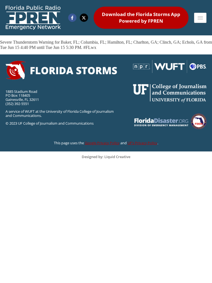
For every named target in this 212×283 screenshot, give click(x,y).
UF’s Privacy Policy (142, 142)
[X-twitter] (84, 18)
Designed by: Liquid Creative (106, 156)
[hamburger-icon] (200, 18)
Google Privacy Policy (102, 142)
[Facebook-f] (72, 18)
